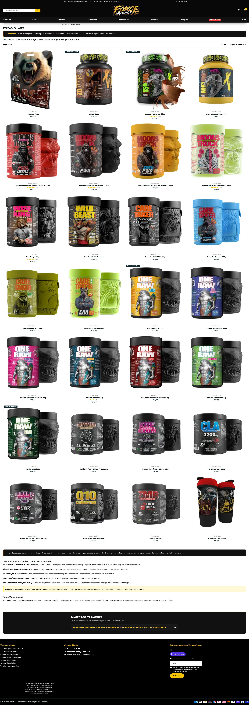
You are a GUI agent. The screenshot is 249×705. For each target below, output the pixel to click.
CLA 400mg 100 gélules (216, 469)
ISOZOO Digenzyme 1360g (155, 114)
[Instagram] (171, 650)
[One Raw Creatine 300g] (94, 363)
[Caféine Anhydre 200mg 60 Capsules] (94, 434)
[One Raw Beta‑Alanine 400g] (216, 294)
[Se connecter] (240, 10)
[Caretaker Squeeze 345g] (216, 222)
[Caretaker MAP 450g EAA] (33, 294)
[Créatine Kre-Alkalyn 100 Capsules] (155, 434)
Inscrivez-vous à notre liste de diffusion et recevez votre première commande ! (186, 669)
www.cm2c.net (43, 693)
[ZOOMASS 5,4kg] (33, 79)
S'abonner (177, 676)
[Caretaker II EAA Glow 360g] (94, 294)
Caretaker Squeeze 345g (216, 257)
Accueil (64, 24)
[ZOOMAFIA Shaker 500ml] (216, 504)
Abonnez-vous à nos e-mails (181, 659)
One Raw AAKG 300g (155, 328)
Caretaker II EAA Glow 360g (94, 328)
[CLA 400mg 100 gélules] (216, 434)
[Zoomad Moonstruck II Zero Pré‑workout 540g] (155, 151)
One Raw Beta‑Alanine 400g (216, 328)
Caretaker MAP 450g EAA (32, 328)
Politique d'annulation (8, 663)
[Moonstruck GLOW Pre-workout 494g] (216, 151)
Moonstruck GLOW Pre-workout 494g (216, 186)
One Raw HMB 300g (33, 469)
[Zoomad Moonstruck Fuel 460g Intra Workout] (33, 151)
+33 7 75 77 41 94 (73, 649)
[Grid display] (222, 44)
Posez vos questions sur (80, 655)
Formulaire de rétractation (9, 666)
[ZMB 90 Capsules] (155, 504)
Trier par (232, 45)
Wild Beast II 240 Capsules (94, 257)
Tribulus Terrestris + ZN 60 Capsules (33, 538)
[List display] (225, 44)
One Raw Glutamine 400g (216, 398)
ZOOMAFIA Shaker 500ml (216, 538)
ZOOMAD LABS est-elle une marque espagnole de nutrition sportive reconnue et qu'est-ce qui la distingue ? (120, 627)
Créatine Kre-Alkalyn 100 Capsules (155, 469)
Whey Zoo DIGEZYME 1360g (216, 114)
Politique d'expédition (8, 660)
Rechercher (37, 10)
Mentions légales (7, 645)
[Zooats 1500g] (94, 79)
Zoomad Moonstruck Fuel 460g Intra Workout (32, 186)
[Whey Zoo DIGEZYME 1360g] (216, 79)
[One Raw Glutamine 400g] (216, 363)
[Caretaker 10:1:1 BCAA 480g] (155, 222)
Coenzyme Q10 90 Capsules (93, 538)
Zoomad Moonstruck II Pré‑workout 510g (93, 186)
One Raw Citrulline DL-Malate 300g (32, 398)
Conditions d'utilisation (8, 651)
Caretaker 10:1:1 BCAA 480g (155, 257)
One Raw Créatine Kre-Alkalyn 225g (155, 398)
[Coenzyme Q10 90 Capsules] (94, 504)
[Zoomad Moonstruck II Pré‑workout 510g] (94, 151)
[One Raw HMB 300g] (33, 434)
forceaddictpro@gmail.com (78, 652)
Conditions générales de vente (11, 649)
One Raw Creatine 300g (94, 398)
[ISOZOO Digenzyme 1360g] (155, 79)
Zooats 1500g (94, 114)
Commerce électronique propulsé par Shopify (32, 702)
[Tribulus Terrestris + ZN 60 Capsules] (33, 504)
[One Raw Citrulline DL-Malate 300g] (33, 363)
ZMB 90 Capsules (155, 538)
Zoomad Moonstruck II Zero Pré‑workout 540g (155, 186)
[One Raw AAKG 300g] (155, 294)
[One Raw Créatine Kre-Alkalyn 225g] (155, 363)
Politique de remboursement (10, 657)
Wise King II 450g (32, 257)
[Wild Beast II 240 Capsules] (94, 222)
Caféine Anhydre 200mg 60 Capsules (94, 469)
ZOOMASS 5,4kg (33, 114)
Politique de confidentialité (10, 654)
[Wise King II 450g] (33, 222)
